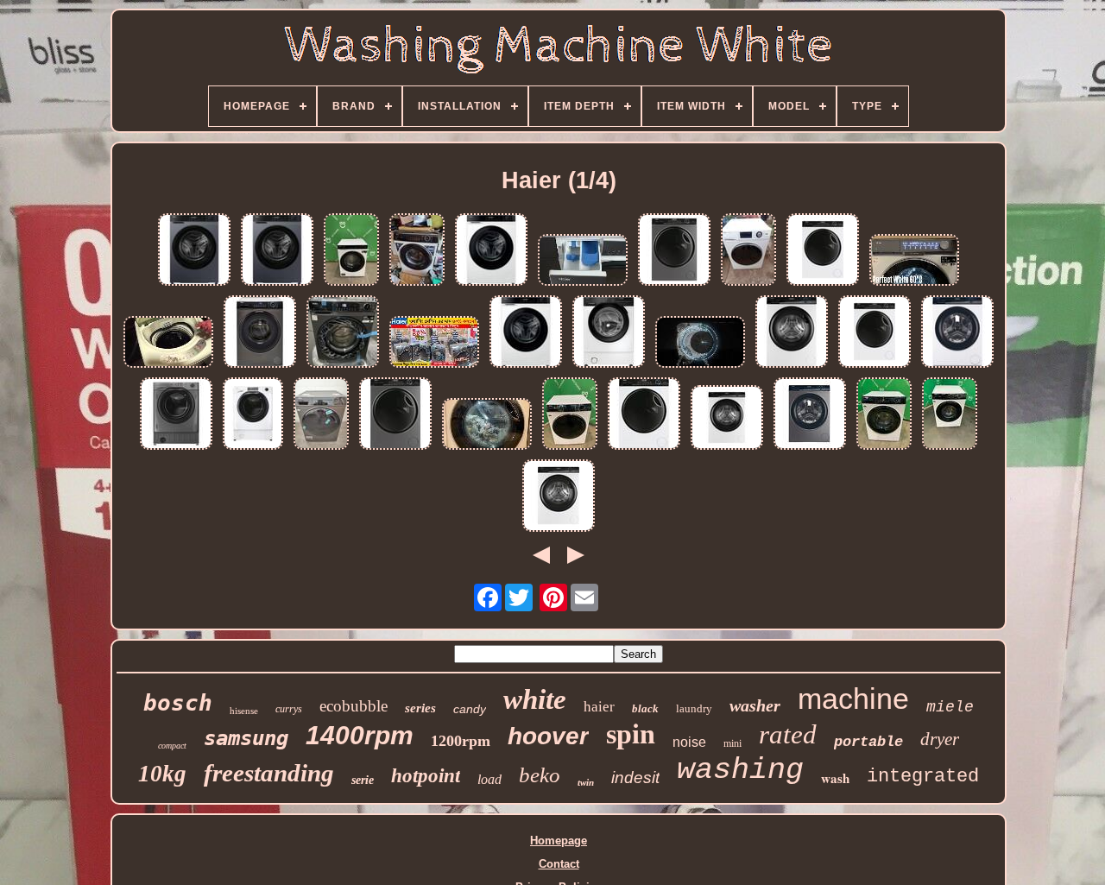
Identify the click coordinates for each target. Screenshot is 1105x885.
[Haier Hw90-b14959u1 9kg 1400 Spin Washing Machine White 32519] (874, 333)
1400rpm (360, 735)
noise (689, 742)
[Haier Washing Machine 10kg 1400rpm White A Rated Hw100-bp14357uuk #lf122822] (351, 251)
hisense (244, 710)
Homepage (558, 840)
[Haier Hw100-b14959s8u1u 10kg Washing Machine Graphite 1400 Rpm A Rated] (395, 415)
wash (835, 777)
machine (853, 698)
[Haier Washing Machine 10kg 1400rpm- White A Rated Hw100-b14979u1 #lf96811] (570, 415)
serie (362, 780)
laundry (694, 708)
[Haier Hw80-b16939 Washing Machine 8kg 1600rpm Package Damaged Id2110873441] (957, 333)
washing (740, 770)
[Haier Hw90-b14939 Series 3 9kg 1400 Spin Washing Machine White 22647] (558, 497)
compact (172, 745)
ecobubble (353, 706)
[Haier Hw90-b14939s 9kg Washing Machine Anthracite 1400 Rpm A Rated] (260, 333)
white (534, 699)
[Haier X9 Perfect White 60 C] (914, 261)
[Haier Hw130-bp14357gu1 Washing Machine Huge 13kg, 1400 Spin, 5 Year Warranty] (342, 333)
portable (868, 742)
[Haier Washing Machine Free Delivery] (748, 251)
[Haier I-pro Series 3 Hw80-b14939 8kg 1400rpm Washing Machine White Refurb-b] (727, 419)
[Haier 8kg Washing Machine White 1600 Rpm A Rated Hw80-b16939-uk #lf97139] (884, 415)
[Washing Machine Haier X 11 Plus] (700, 343)
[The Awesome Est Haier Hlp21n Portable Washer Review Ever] (168, 343)
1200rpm (460, 740)
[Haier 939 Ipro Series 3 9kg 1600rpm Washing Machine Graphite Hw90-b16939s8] (809, 415)
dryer (939, 739)
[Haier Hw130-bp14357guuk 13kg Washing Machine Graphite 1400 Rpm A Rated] (194, 251)
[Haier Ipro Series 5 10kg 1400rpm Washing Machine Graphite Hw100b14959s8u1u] (674, 251)
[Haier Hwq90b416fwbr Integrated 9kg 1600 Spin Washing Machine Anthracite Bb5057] (176, 415)
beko (539, 775)
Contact (559, 863)
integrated (923, 776)
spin (630, 733)
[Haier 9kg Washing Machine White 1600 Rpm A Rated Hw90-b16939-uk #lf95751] (950, 415)
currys (288, 709)
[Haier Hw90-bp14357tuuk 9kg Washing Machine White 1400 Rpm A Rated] (525, 333)
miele (950, 707)
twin (586, 782)
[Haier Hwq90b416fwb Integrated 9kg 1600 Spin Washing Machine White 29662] (253, 415)
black (645, 708)
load (489, 779)
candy (469, 709)
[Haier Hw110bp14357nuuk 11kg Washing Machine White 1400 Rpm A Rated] (491, 251)
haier (599, 707)
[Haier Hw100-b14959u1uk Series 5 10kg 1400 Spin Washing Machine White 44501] (822, 251)
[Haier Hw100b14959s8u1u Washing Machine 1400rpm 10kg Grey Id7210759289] (321, 415)
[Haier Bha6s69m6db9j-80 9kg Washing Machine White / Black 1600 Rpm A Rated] (608, 333)
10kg (162, 774)
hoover (548, 736)
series (420, 708)
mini (732, 743)
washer (754, 705)
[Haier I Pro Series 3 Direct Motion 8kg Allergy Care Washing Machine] (417, 251)
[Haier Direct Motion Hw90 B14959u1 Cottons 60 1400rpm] (487, 425)
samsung (246, 738)
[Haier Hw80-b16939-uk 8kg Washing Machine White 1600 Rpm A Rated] (791, 333)
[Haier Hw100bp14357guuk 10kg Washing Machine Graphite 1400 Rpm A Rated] (277, 251)
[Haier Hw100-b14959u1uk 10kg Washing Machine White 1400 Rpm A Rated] (644, 415)
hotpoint (425, 776)
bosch (177, 703)
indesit (635, 777)
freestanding (269, 773)
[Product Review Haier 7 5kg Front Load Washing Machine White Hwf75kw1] (582, 261)
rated (788, 734)
